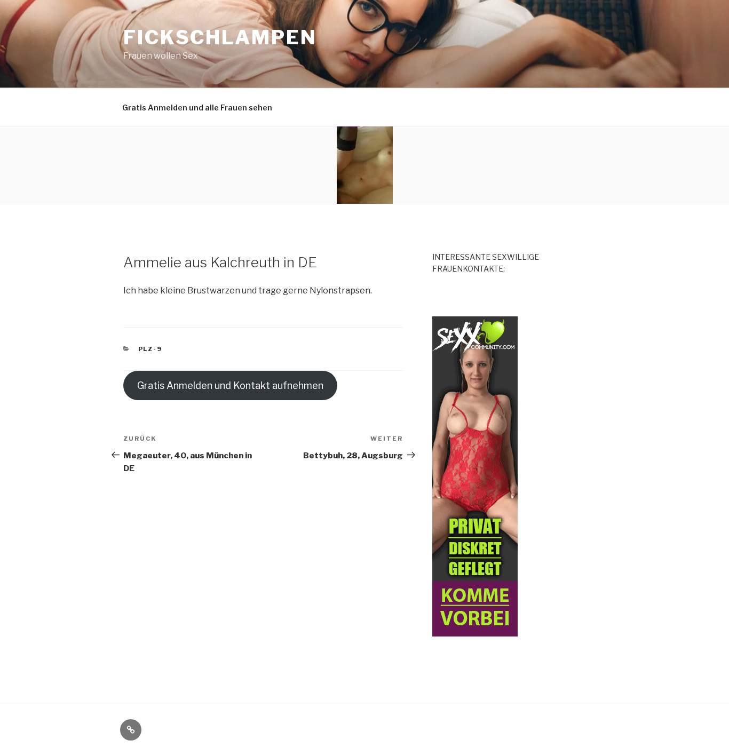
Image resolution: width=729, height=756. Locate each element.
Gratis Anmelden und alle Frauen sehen (197, 107)
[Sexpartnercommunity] (475, 629)
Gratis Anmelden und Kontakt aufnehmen (230, 385)
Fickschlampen (219, 37)
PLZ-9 (150, 349)
